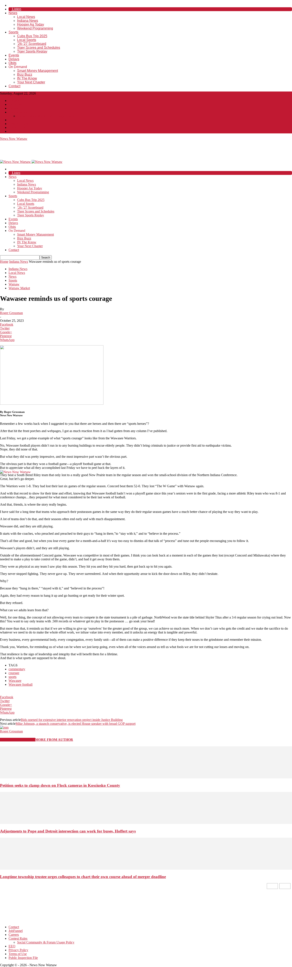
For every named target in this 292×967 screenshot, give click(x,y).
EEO (12, 120)
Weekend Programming (35, 28)
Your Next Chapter (31, 82)
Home (4, 261)
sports (12, 677)
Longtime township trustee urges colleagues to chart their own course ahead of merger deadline (83, 876)
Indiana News (27, 20)
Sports (13, 32)
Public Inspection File (23, 131)
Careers (14, 108)
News (13, 13)
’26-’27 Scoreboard (31, 44)
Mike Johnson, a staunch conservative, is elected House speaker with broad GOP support (76, 723)
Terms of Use (18, 127)
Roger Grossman (11, 313)
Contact (14, 86)
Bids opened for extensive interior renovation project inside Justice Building (72, 720)
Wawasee (15, 680)
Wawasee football (20, 684)
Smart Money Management (37, 70)
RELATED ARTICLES (17, 739)
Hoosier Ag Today (30, 24)
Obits (12, 63)
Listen (16, 9)
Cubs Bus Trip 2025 (32, 36)
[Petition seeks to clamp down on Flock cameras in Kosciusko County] (146, 777)
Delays (14, 59)
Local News (26, 17)
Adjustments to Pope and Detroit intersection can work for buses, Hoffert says (68, 831)
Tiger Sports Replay (32, 51)
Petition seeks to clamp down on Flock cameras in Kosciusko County (60, 785)
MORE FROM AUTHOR (54, 739)
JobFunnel (16, 104)
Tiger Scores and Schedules (38, 47)
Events (14, 55)
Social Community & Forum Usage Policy (45, 116)
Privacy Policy (18, 123)
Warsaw (14, 284)
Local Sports (26, 40)
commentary (17, 669)
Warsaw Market (19, 288)
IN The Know (27, 78)
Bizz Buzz (24, 74)
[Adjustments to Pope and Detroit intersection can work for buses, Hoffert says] (146, 823)
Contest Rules (18, 112)
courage (14, 673)
